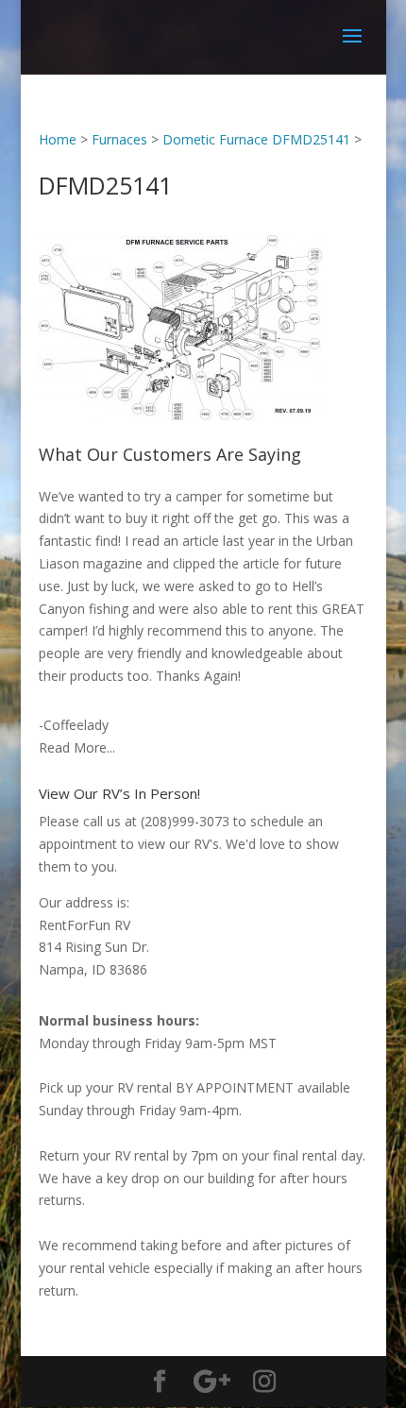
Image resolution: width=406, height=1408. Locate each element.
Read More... (77, 747)
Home (57, 139)
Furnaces (119, 139)
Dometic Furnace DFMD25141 (256, 139)
